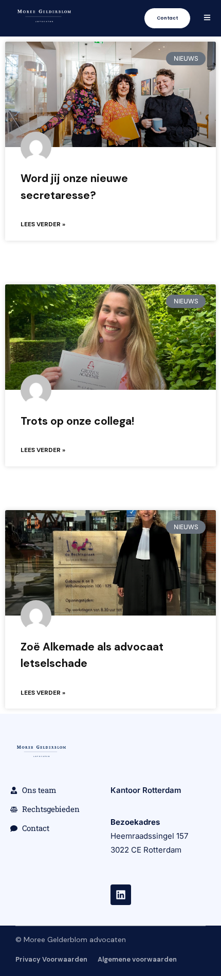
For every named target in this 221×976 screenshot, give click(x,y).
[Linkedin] (120, 894)
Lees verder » (43, 224)
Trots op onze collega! (77, 421)
